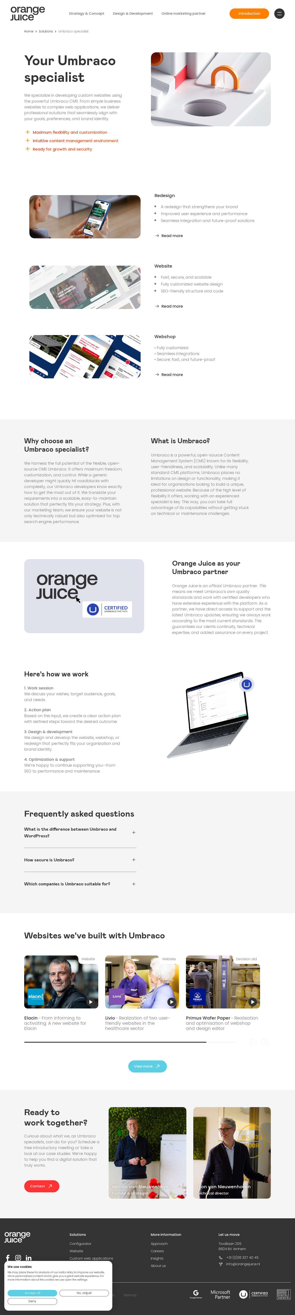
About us (158, 1265)
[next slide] (265, 1042)
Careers (157, 1251)
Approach (159, 1243)
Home (28, 31)
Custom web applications (91, 1258)
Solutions (46, 31)
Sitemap (130, 1295)
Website (76, 1251)
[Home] (27, 14)
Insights (157, 1258)
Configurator (80, 1243)
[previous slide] (253, 1042)
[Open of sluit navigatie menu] (279, 13)
